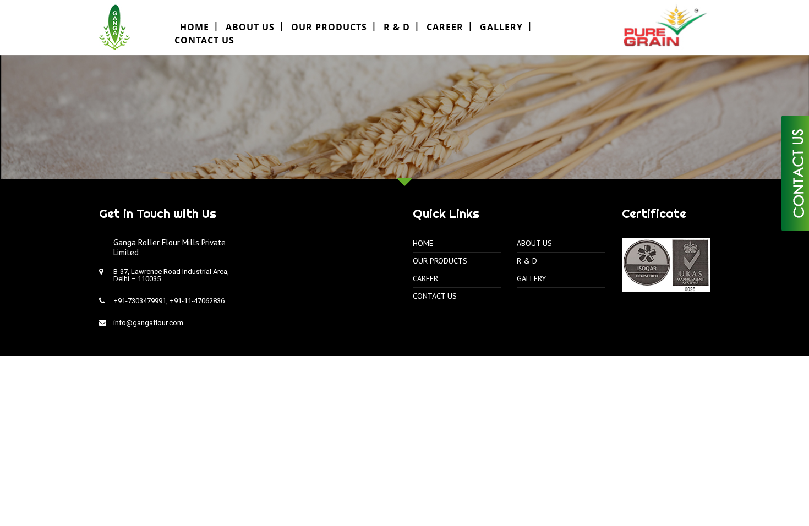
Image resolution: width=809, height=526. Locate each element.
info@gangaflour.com (148, 323)
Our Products (329, 27)
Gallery (501, 27)
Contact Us (204, 40)
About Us (250, 27)
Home (423, 243)
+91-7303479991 (139, 301)
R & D (397, 27)
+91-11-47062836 (197, 301)
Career (445, 27)
